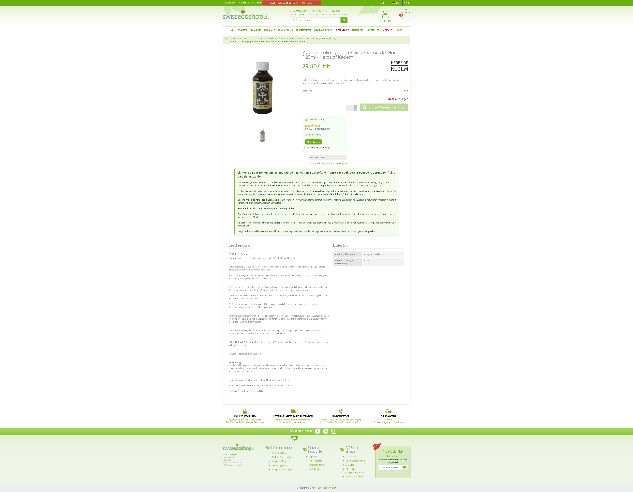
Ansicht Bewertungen (314, 135)
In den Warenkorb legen (387, 107)
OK (344, 20)
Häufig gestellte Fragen (281, 469)
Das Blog (350, 464)
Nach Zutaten (315, 469)
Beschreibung (240, 245)
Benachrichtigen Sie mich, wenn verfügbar (328, 163)
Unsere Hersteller (316, 464)
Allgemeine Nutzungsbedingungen (353, 471)
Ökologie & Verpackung (282, 457)
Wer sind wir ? (352, 456)
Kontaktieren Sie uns (355, 476)
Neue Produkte (315, 460)
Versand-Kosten (278, 452)
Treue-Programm (279, 465)
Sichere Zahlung (278, 461)
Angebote (313, 456)
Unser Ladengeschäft (355, 460)
